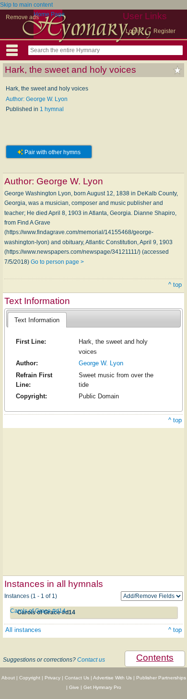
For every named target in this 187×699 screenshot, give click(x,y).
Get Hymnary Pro (102, 687)
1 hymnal (52, 109)
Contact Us (77, 677)
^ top (175, 284)
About (8, 677)
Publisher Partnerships (161, 677)
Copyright (29, 677)
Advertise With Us (112, 677)
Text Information (36, 320)
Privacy (52, 677)
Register (164, 31)
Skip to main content (26, 4)
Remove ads (22, 17)
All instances (23, 629)
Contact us (91, 659)
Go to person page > (57, 262)
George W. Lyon (101, 363)
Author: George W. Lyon (37, 99)
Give (74, 687)
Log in (134, 31)
